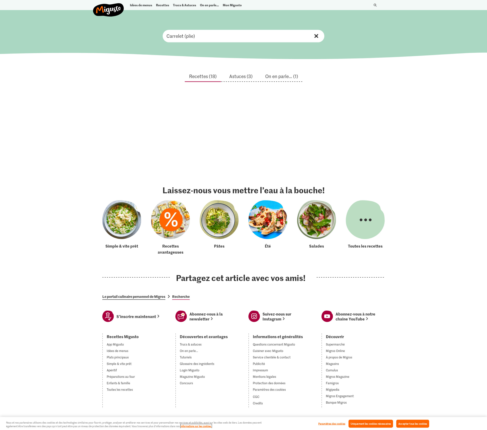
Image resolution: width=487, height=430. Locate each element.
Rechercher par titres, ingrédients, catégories (243, 36)
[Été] (267, 227)
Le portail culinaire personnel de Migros (133, 296)
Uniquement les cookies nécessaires (371, 423)
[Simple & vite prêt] (121, 227)
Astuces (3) (241, 76)
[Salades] (316, 227)
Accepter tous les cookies (412, 423)
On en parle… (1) (281, 76)
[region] (243, 423)
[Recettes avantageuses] (170, 227)
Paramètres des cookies (269, 389)
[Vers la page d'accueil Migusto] (108, 6)
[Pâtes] (219, 227)
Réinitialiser (316, 36)
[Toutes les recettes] (365, 227)
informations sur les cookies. (196, 426)
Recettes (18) (203, 76)
